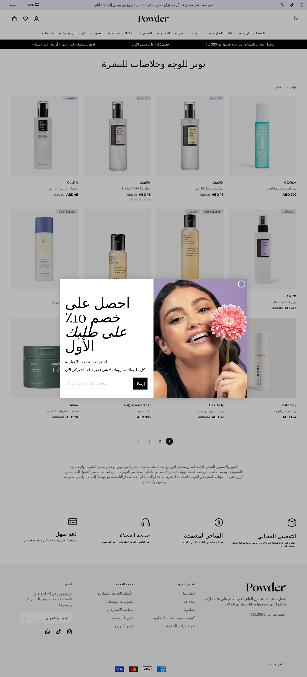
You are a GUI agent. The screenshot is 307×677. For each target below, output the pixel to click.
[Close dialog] (242, 284)
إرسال (140, 383)
